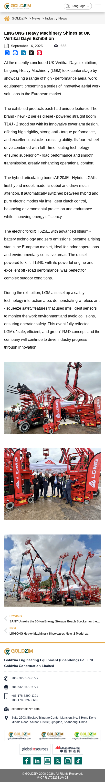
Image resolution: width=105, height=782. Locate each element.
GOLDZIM (20, 18)
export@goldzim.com (25, 709)
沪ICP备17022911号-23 (52, 777)
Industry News (56, 18)
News (36, 18)
